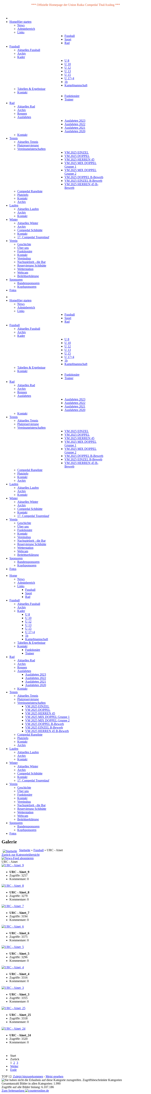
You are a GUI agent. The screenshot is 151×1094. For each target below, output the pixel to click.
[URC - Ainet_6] (13, 926)
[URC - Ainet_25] (13, 1008)
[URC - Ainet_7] (13, 906)
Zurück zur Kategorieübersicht (21, 854)
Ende (13, 1069)
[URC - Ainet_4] (13, 967)
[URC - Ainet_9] (13, 865)
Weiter (14, 1066)
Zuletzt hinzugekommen (28, 1076)
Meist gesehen (54, 1076)
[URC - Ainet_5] (13, 947)
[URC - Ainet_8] (13, 885)
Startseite (24, 850)
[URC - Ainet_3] (13, 987)
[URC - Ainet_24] (13, 1028)
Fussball (38, 850)
